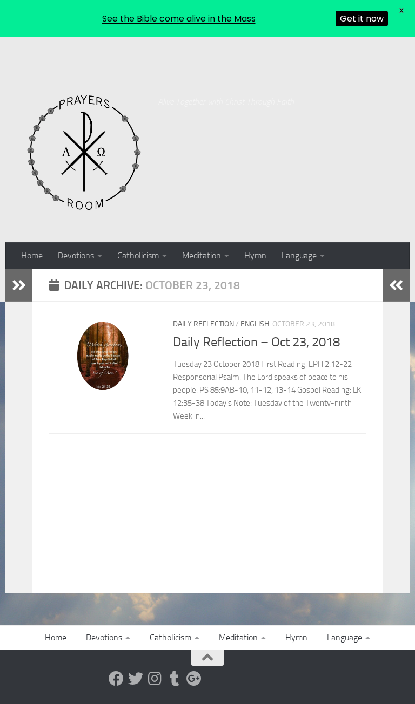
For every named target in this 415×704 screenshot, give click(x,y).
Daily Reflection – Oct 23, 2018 (256, 342)
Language (299, 255)
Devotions (76, 255)
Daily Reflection (203, 324)
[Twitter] (135, 678)
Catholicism (138, 255)
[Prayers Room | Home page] (84, 153)
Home (32, 255)
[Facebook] (116, 678)
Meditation (201, 255)
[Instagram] (155, 678)
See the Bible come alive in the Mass (179, 18)
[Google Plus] (194, 678)
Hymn (255, 255)
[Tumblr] (174, 678)
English (254, 324)
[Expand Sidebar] (18, 285)
